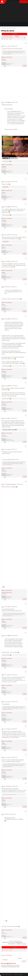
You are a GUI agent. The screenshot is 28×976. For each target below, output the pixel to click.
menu (26, 1)
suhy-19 (8, 181)
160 (7, 39)
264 (10, 39)
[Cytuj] (25, 43)
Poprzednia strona (12, 940)
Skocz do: (20, 958)
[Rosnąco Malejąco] (19, 944)
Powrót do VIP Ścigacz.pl (6, 955)
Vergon (8, 261)
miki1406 (9, 102)
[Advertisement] (14, 82)
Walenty (9, 786)
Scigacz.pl (2, 2)
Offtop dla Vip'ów (7, 31)
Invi (8, 814)
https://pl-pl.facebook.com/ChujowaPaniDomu (12, 48)
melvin (8, 418)
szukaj (23, 1)
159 (4, 39)
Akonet (20, 974)
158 (2, 39)
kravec (8, 286)
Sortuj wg (10, 943)
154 (17, 37)
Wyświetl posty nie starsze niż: (8, 942)
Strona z (10, 37)
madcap (8, 46)
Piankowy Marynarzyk (11, 484)
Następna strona (19, 940)
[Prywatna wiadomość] (5, 66)
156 (22, 37)
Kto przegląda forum (8, 963)
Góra (24, 65)
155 (19, 37)
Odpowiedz (15, 33)
